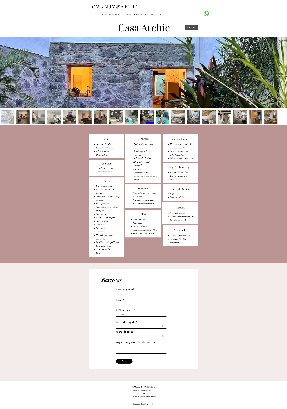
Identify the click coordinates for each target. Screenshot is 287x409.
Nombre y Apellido (126, 289)
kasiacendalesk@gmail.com (143, 390)
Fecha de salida (126, 332)
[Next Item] (283, 72)
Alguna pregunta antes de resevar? (135, 342)
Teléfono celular (124, 310)
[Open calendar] (163, 326)
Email (119, 300)
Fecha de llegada (127, 322)
